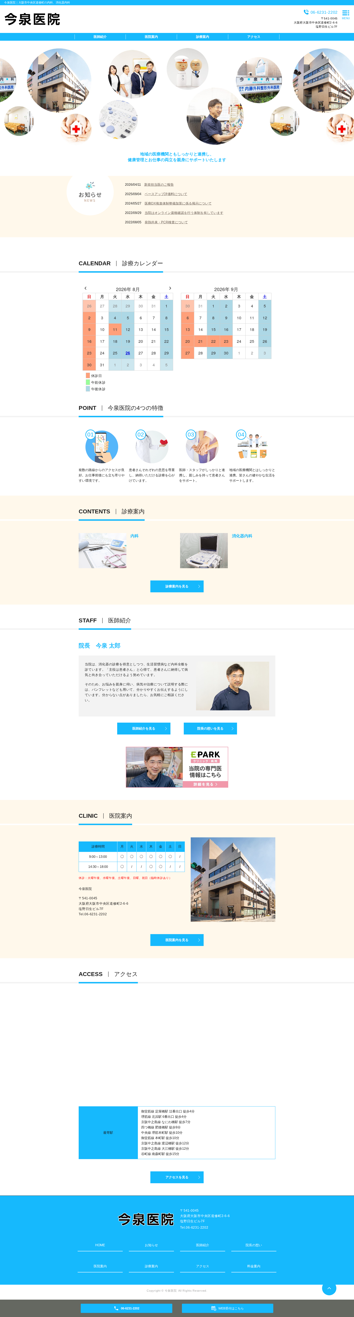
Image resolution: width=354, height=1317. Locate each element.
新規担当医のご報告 (159, 184)
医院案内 (151, 36)
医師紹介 (100, 36)
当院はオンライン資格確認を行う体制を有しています (184, 213)
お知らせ (151, 1245)
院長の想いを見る (210, 728)
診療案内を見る (177, 586)
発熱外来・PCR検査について (166, 222)
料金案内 (253, 1266)
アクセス (253, 36)
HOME (100, 1245)
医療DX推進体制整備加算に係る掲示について (178, 203)
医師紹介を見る (143, 728)
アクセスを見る (177, 1177)
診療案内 (202, 36)
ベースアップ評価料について (166, 194)
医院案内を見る (177, 940)
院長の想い (254, 1245)
